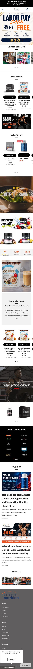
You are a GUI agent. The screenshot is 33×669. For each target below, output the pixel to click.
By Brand (4, 613)
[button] (13, 667)
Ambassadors (5, 632)
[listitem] (16, 3)
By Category (5, 607)
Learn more (12, 659)
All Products (5, 616)
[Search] (30, 9)
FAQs (3, 629)
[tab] (15, 67)
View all (15, 571)
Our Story (4, 626)
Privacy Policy (5, 638)
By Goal (4, 610)
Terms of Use (5, 635)
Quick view (10, 155)
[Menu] (2, 9)
